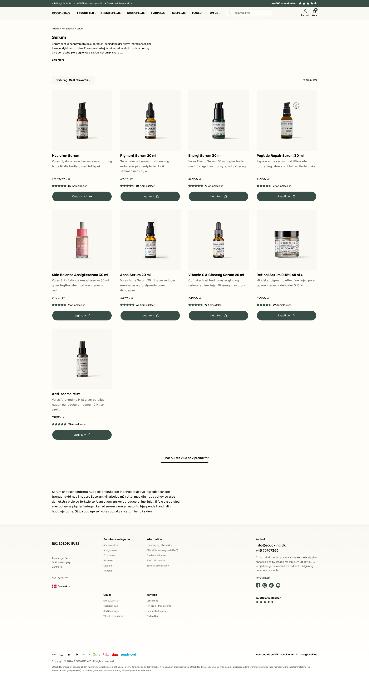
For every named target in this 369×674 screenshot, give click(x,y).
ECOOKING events (155, 560)
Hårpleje (108, 560)
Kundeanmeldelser (156, 555)
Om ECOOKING (111, 600)
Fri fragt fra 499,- (62, 3)
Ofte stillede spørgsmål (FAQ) (162, 550)
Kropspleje (109, 555)
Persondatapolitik (267, 654)
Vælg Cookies (309, 654)
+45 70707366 (267, 551)
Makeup (107, 570)
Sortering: (62, 80)
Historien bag (110, 606)
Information (154, 539)
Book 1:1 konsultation (157, 565)
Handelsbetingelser (157, 611)
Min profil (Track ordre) (158, 606)
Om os (107, 594)
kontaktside (304, 557)
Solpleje (107, 565)
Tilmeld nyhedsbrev (114, 616)
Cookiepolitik (289, 654)
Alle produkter (111, 545)
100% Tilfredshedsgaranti (89, 3)
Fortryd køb (152, 616)
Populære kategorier (116, 539)
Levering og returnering (159, 545)
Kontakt (151, 594)
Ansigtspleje (110, 550)
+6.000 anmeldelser (284, 3)
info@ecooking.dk (271, 545)
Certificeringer (111, 611)
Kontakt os (152, 600)
